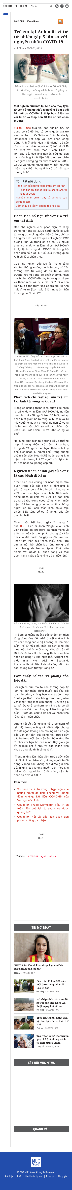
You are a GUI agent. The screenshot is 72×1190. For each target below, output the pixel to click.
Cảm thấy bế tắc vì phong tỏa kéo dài (38, 205)
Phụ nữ (34, 6)
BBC (22, 526)
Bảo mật (50, 1176)
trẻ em (52, 856)
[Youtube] (67, 6)
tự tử (43, 856)
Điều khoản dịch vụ (34, 1176)
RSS (19, 1176)
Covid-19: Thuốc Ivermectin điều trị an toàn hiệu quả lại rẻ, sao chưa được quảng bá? (43, 808)
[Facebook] (62, 6)
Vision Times (22, 127)
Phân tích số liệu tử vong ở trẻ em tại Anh (40, 185)
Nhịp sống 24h (21, 6)
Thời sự (17, 973)
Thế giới (40, 1046)
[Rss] (57, 6)
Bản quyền (62, 1176)
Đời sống (19, 21)
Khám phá (33, 21)
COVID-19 (33, 856)
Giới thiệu (7, 6)
